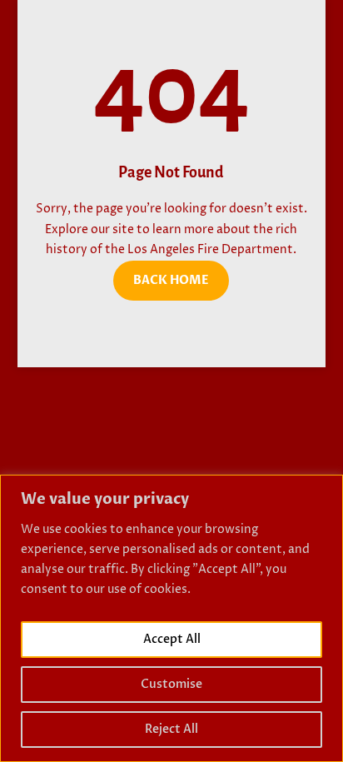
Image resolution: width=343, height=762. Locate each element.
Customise (171, 684)
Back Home (171, 280)
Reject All (171, 729)
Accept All (172, 639)
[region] (171, 618)
